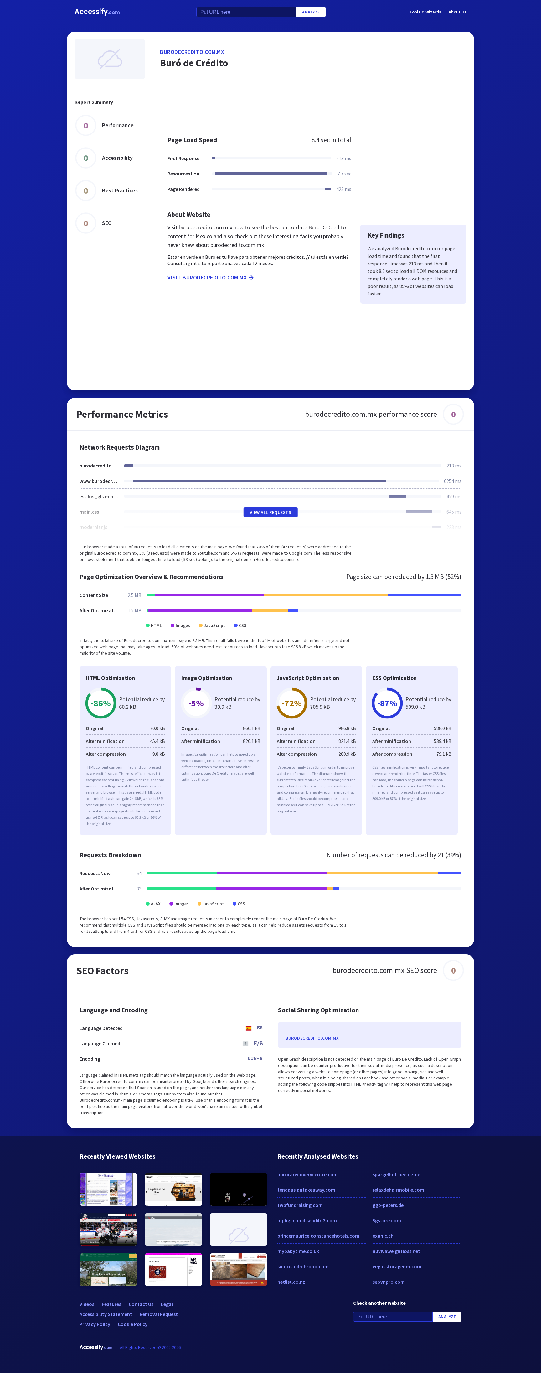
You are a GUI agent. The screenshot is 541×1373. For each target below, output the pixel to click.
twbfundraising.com (300, 1205)
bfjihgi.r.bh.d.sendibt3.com (307, 1220)
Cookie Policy (132, 1324)
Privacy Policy (95, 1324)
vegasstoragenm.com (397, 1266)
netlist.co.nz (291, 1282)
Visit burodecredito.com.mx (207, 277)
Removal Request (159, 1314)
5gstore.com (387, 1220)
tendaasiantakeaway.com (306, 1190)
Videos (87, 1304)
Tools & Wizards (425, 12)
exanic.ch (383, 1236)
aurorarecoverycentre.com (307, 1174)
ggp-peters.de (388, 1205)
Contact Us (141, 1304)
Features (111, 1304)
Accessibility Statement (106, 1314)
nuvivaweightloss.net (396, 1251)
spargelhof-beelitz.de (396, 1174)
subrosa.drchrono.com (303, 1266)
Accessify (97, 12)
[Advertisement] (313, 108)
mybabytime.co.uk (298, 1251)
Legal (167, 1304)
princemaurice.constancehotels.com (318, 1236)
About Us (457, 12)
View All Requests (270, 512)
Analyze (311, 12)
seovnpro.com (389, 1282)
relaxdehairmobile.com (398, 1190)
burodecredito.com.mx (192, 51)
